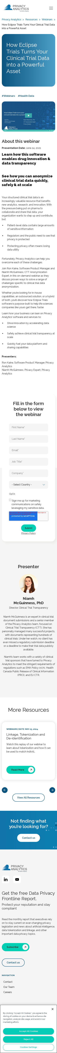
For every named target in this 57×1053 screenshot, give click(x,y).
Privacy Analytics (11, 19)
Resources (31, 19)
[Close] (52, 1009)
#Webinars (8, 95)
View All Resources (28, 797)
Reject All (28, 1039)
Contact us (28, 837)
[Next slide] (52, 790)
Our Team (8, 987)
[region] (28, 1029)
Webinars (47, 19)
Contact (7, 981)
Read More (17, 769)
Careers (7, 992)
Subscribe (12, 947)
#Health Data (26, 95)
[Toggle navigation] (51, 8)
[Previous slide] (5, 790)
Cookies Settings (28, 1047)
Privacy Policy (28, 533)
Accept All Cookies (28, 1031)
